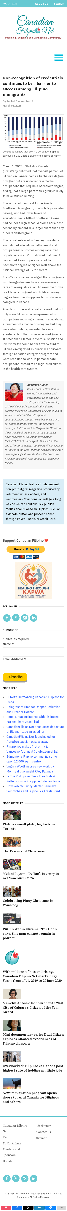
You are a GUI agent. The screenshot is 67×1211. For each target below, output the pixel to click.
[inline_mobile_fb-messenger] (50, 1208)
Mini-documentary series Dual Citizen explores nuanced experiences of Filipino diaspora (33, 1039)
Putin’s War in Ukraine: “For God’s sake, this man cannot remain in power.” (30, 933)
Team (6, 1137)
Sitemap (41, 1138)
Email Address (14, 659)
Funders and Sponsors (11, 1152)
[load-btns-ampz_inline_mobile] (61, 1208)
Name (8, 644)
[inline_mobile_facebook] (17, 1208)
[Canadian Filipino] (33, 28)
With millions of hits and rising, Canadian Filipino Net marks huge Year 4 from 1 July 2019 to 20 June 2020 (32, 976)
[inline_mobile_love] (6, 1208)
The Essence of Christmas (24, 851)
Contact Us (43, 1132)
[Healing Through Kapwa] (33, 580)
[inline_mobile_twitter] (28, 1208)
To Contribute (12, 1143)
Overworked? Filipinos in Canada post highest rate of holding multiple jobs (33, 1068)
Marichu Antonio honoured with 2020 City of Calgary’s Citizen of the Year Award (33, 1007)
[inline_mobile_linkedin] (39, 1208)
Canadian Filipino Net (15, 1128)
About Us (41, 3)
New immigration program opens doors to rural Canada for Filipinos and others (31, 1097)
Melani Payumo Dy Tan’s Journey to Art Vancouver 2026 (31, 876)
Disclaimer (43, 1126)
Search (59, 3)
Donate (7, 1161)
